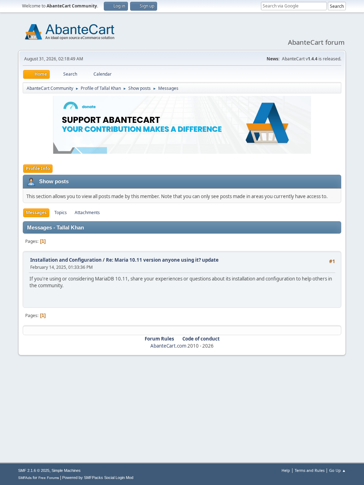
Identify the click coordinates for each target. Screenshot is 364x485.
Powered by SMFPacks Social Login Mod (97, 477)
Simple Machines (66, 470)
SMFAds (25, 478)
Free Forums (48, 478)
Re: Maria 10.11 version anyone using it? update (162, 260)
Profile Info (38, 168)
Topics (60, 212)
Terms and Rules (310, 470)
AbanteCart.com (168, 346)
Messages (36, 212)
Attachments (87, 212)
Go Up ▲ (337, 470)
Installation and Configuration (66, 260)
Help (286, 470)
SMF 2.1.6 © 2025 (33, 470)
